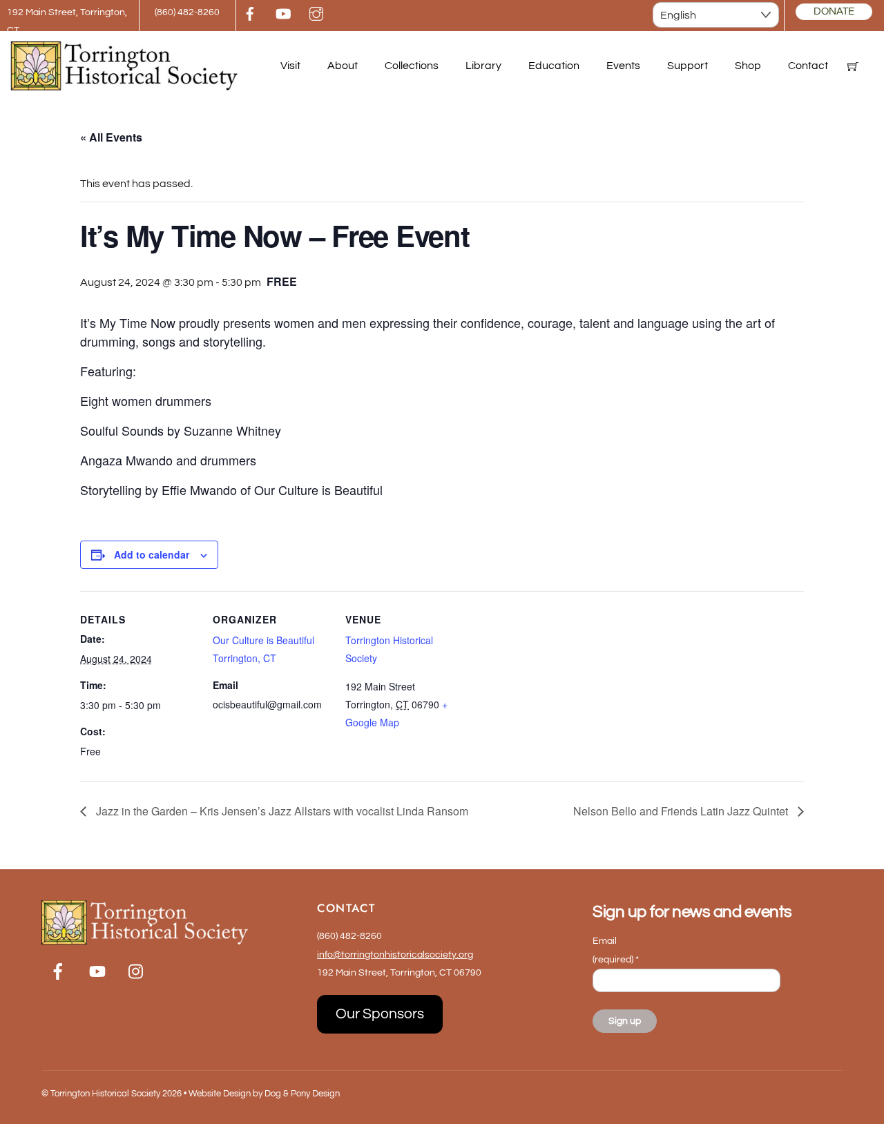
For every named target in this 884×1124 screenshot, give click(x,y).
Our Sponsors (380, 1014)
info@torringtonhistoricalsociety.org (395, 954)
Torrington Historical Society (105, 1093)
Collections (412, 65)
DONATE (834, 11)
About (342, 65)
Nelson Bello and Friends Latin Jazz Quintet (682, 811)
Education (553, 65)
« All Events (111, 137)
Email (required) (616, 950)
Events (623, 65)
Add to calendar (151, 554)
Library (483, 65)
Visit (290, 65)
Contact (808, 65)
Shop (748, 65)
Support (687, 65)
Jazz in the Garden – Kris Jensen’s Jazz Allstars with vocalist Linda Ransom (280, 811)
